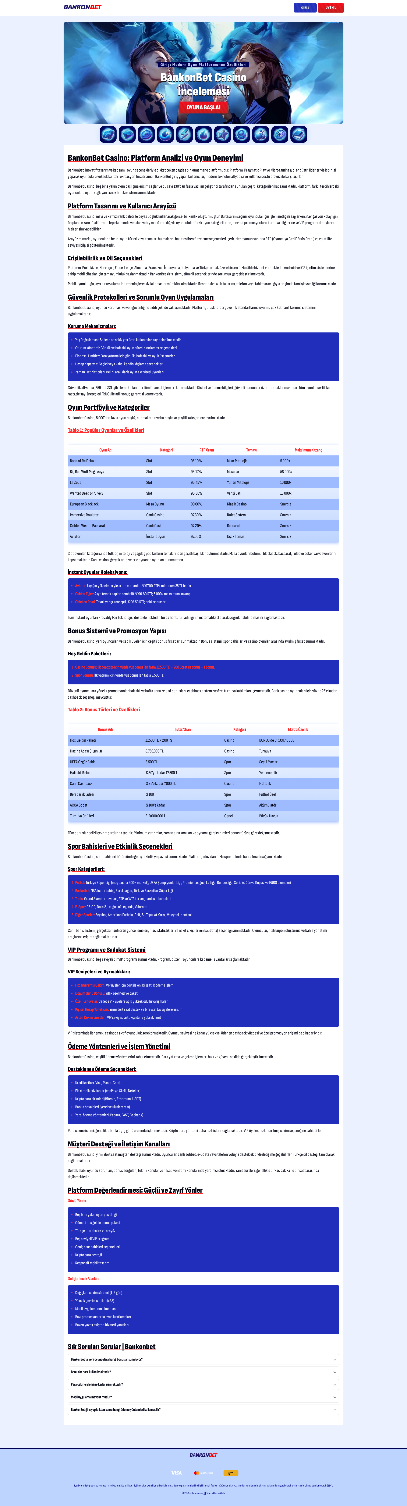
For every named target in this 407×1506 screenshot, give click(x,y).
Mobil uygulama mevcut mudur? (91, 1397)
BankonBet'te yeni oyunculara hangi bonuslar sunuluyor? (107, 1359)
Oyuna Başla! (203, 107)
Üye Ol (331, 8)
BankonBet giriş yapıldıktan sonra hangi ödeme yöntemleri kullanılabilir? (116, 1409)
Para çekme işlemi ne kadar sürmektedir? (97, 1384)
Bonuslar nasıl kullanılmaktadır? (91, 1372)
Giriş (305, 8)
